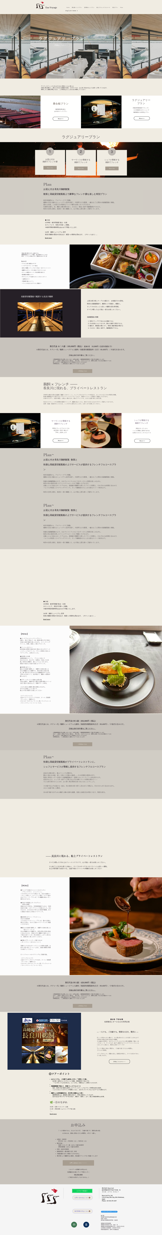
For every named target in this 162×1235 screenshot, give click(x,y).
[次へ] (152, 46)
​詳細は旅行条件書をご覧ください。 (82, 355)
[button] (40, 316)
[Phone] (86, 1225)
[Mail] (74, 1225)
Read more (48, 238)
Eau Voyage (51, 7)
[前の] (10, 46)
